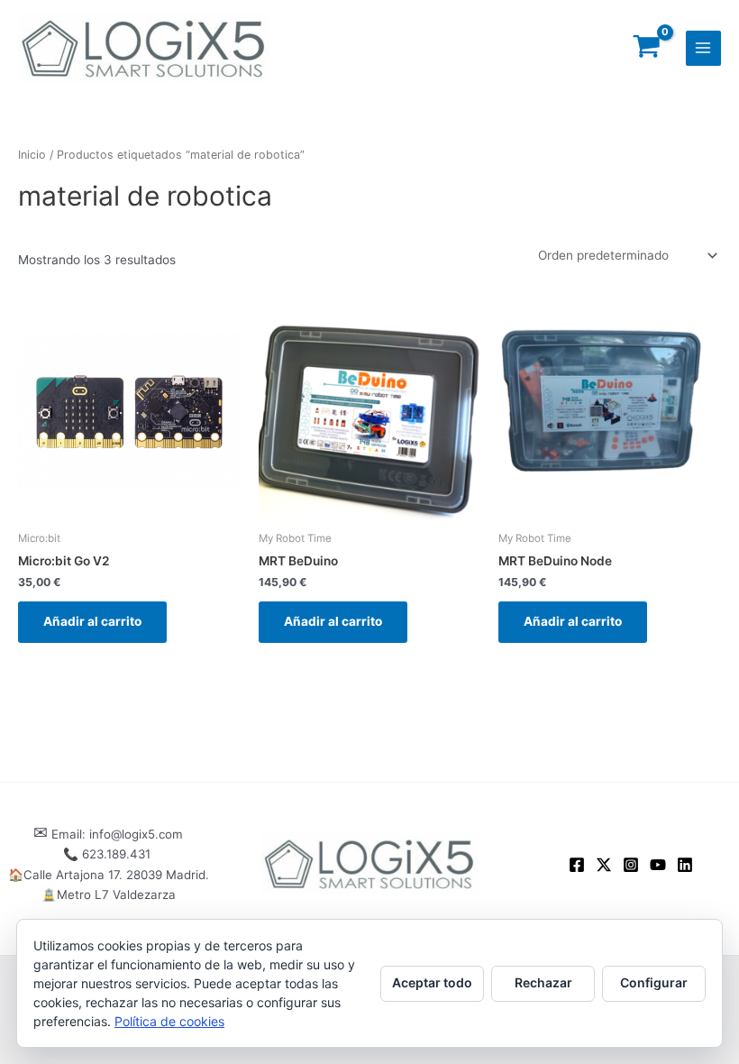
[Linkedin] (685, 865)
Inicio (32, 154)
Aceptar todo (432, 982)
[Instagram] (631, 865)
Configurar (654, 982)
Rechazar (543, 982)
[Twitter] (604, 865)
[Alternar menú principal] (703, 48)
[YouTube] (658, 865)
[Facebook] (577, 865)
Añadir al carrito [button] (92, 621)
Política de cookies (169, 1021)
